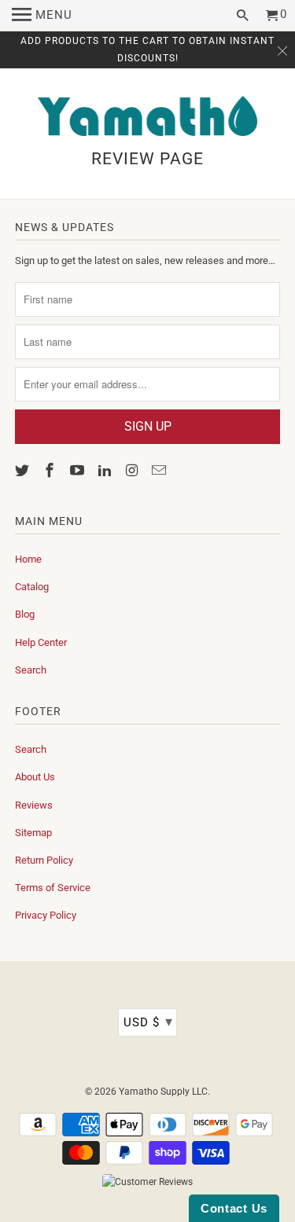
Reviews (34, 805)
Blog (25, 614)
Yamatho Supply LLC (163, 1091)
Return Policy (44, 860)
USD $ (148, 1021)
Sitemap (33, 833)
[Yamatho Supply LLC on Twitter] (23, 470)
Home (28, 559)
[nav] (42, 15)
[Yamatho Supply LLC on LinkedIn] (106, 470)
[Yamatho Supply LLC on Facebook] (51, 470)
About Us (35, 777)
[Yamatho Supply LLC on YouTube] (78, 470)
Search (30, 670)
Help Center (41, 642)
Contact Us (234, 1208)
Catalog (32, 587)
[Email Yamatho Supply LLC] (160, 470)
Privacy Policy (45, 915)
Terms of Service (52, 888)
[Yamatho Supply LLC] (148, 117)
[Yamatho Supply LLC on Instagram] (133, 470)
